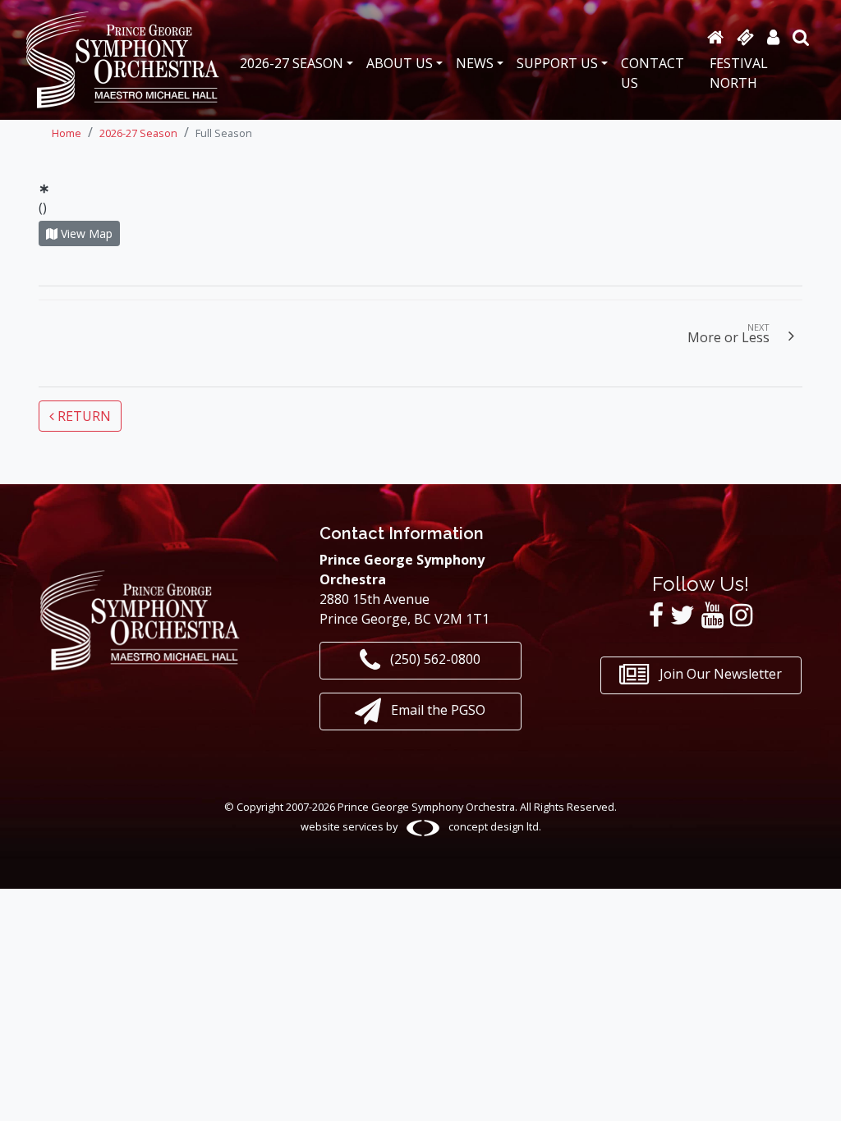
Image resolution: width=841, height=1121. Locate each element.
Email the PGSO (436, 710)
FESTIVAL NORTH (739, 73)
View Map (85, 233)
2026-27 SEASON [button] (291, 63)
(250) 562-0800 (433, 659)
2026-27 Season (138, 133)
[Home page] (715, 37)
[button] (801, 37)
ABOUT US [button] (399, 63)
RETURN (82, 416)
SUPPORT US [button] (557, 63)
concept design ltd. (493, 826)
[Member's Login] (773, 37)
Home (66, 133)
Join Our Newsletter (719, 675)
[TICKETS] (745, 37)
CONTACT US (652, 73)
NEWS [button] (475, 63)
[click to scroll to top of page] (815, 1091)
